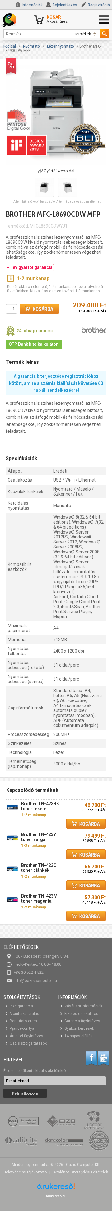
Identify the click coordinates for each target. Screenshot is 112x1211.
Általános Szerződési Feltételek (80, 1172)
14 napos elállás (78, 1036)
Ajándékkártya (22, 1028)
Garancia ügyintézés (82, 1021)
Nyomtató (31, 46)
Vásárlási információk (83, 1006)
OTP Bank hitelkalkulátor (33, 344)
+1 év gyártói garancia (30, 267)
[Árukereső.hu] (56, 1188)
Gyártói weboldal (59, 171)
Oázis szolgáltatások (28, 1043)
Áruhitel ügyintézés (26, 1036)
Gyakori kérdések (79, 1028)
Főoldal (9, 46)
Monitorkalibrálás (24, 1013)
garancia (34, 330)
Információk (32, 5)
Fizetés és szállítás (81, 1013)
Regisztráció (99, 5)
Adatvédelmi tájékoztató (25, 1172)
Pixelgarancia (21, 1006)
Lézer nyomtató (60, 46)
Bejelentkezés (65, 5)
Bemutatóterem (23, 1021)
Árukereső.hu (56, 1196)
